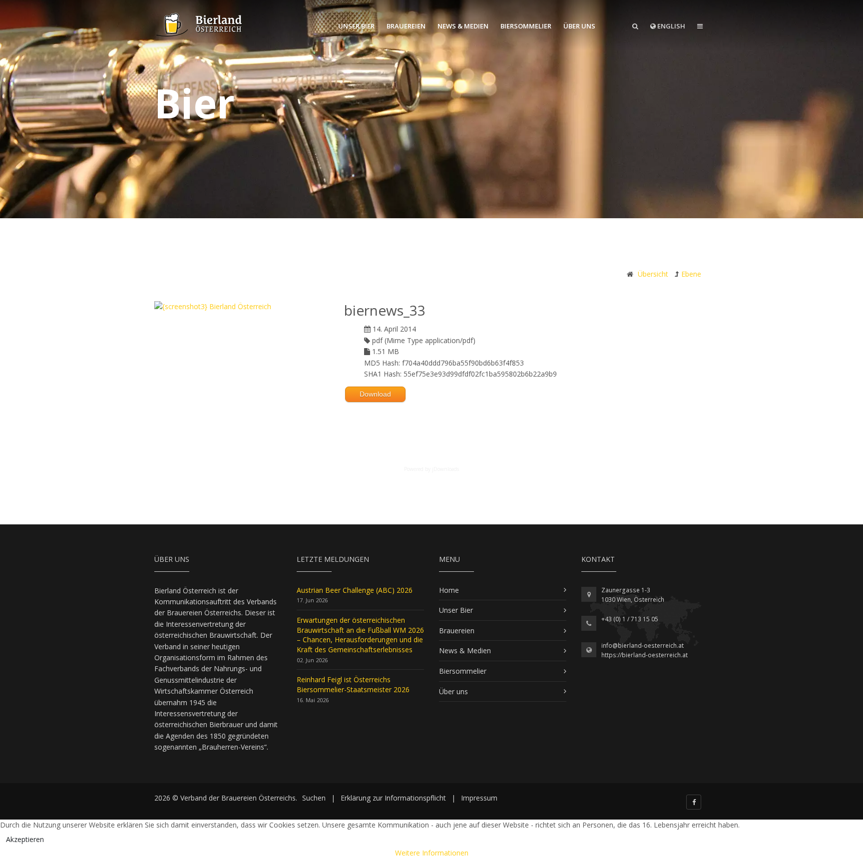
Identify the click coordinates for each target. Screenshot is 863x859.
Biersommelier (525, 25)
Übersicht (653, 274)
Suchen (314, 798)
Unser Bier (356, 25)
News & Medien (462, 25)
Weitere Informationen (431, 853)
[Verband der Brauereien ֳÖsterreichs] (199, 24)
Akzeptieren (25, 839)
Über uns (579, 25)
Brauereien (406, 25)
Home (449, 590)
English (670, 25)
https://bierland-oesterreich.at (644, 655)
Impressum (479, 798)
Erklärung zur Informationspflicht (393, 798)
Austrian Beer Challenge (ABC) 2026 (355, 590)
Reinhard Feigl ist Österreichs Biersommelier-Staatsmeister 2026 (353, 684)
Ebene (691, 274)
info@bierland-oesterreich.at (642, 645)
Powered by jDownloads (431, 468)
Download (375, 394)
